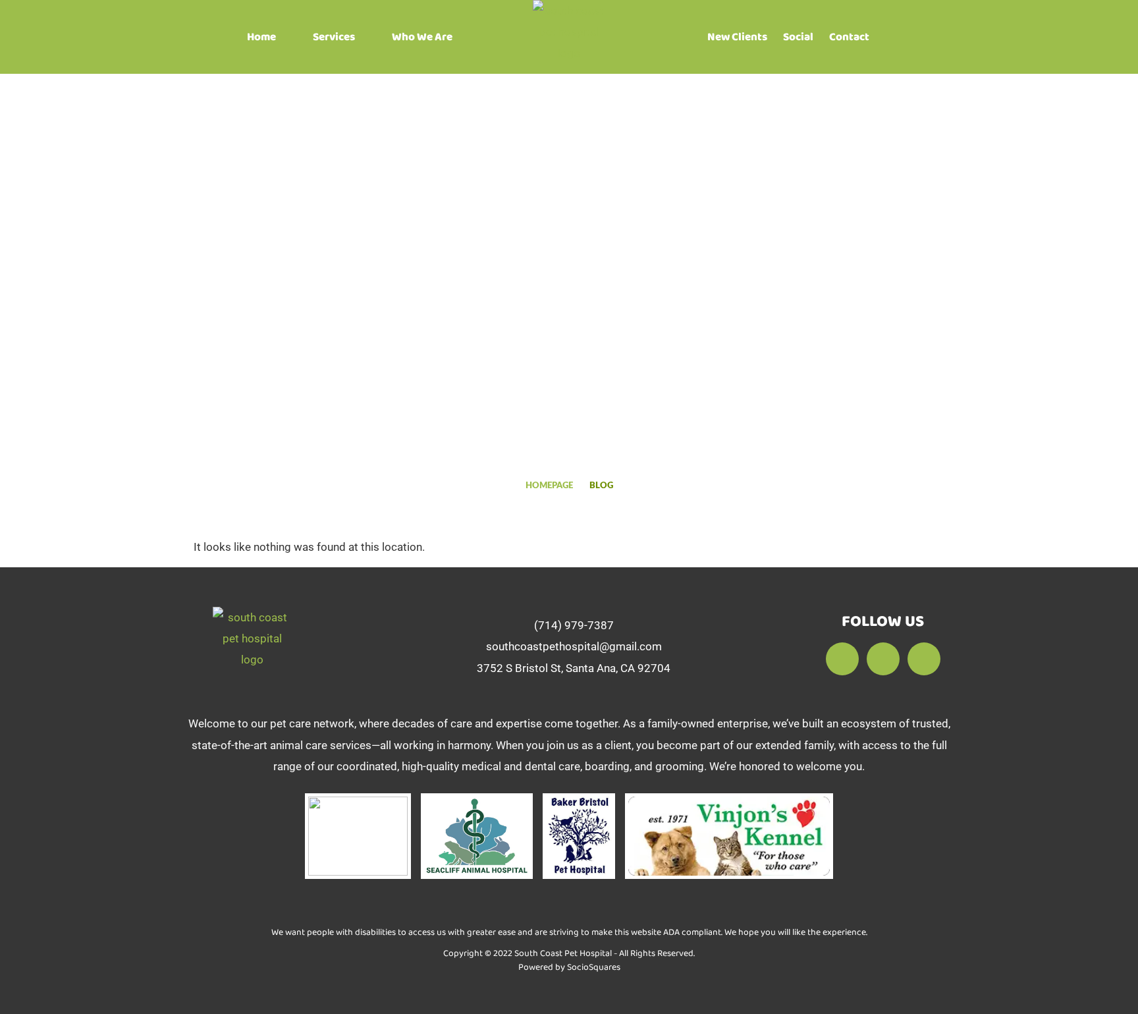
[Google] (883, 658)
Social (798, 36)
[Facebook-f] (842, 658)
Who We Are (422, 36)
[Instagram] (924, 658)
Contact (849, 36)
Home (261, 36)
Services (334, 36)
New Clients (737, 36)
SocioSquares (593, 967)
